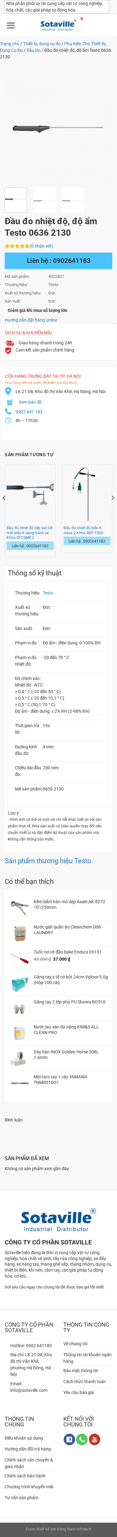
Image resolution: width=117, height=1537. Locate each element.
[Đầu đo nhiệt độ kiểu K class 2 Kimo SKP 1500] (87, 494)
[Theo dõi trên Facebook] (69, 1439)
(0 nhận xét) (41, 246)
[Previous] (14, 129)
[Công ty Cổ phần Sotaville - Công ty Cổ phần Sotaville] (58, 25)
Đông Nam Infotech (74, 1529)
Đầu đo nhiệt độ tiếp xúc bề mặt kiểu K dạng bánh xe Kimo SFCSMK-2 (29, 533)
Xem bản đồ (30, 402)
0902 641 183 (29, 411)
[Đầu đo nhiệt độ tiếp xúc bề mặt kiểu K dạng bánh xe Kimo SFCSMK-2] (30, 494)
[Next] (102, 129)
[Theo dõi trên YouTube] (94, 1439)
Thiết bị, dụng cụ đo (42, 43)
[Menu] (11, 25)
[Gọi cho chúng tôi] (82, 1439)
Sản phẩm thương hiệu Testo (48, 861)
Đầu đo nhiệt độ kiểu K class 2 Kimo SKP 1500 (83, 530)
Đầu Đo (34, 50)
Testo (48, 592)
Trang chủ (9, 43)
